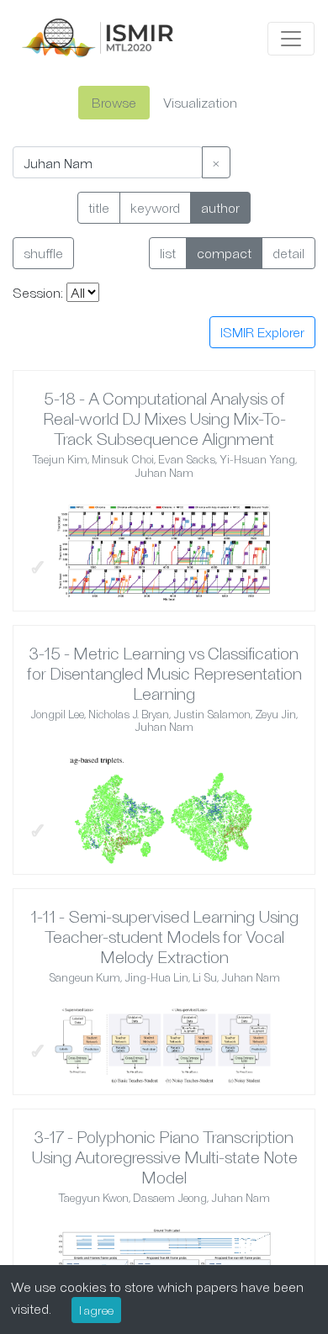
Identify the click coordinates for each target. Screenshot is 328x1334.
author (220, 207)
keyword (155, 207)
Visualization (200, 102)
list (168, 253)
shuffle (43, 253)
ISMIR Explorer (262, 332)
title (98, 207)
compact (224, 253)
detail (288, 253)
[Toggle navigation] (291, 39)
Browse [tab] (114, 102)
